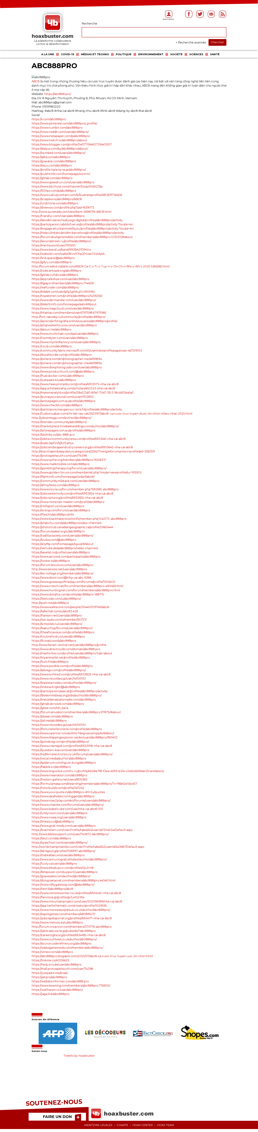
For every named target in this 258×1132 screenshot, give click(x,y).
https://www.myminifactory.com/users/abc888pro (66, 342)
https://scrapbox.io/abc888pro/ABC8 (57, 199)
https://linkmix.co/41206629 (50, 960)
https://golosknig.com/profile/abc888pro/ (60, 741)
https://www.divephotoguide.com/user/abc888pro (67, 367)
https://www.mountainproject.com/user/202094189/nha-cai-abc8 (77, 901)
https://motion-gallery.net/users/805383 (59, 779)
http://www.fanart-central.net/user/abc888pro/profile (69, 645)
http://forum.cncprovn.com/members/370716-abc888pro (72, 926)
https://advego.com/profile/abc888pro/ (59, 670)
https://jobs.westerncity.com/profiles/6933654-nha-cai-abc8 (72, 493)
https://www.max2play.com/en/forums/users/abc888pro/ (71, 800)
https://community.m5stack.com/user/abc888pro (66, 481)
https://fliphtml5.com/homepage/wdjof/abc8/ (63, 476)
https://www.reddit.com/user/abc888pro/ (60, 132)
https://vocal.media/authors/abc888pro (59, 758)
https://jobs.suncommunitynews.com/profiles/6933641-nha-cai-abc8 (79, 439)
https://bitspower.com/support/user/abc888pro (65, 872)
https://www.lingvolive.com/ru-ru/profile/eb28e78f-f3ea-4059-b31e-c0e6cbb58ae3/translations (98, 771)
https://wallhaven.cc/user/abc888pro (57, 989)
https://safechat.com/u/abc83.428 (55, 611)
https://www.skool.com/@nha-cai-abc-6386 (61, 577)
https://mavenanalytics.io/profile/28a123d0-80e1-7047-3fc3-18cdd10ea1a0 (83, 392)
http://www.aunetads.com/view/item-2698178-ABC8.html (71, 211)
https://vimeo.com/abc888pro (52, 952)
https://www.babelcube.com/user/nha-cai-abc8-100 (67, 809)
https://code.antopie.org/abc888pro (56, 270)
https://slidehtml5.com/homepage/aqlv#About (64, 304)
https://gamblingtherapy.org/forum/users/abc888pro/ (69, 468)
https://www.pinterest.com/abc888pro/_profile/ (64, 123)
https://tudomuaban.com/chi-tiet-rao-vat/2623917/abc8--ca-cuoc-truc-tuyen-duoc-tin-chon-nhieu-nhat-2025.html (112, 413)
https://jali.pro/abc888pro (49, 977)
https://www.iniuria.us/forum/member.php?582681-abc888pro (75, 489)
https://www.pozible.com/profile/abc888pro (62, 666)
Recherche (89, 23)
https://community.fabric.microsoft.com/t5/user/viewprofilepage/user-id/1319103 (87, 350)
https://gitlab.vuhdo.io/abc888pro (55, 275)
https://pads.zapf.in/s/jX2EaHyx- (53, 443)
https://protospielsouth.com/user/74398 (59, 455)
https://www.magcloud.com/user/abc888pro (63, 308)
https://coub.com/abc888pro (52, 346)
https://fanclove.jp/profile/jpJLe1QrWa (58, 897)
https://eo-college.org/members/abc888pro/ (62, 573)
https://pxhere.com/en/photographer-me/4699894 (67, 359)
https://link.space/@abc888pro (53, 258)
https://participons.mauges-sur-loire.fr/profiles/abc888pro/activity (77, 409)
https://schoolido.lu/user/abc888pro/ (57, 624)
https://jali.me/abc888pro (49, 720)
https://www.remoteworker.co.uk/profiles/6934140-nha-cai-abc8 (76, 893)
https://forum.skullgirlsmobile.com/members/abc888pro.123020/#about (82, 237)
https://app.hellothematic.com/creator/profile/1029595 (69, 905)
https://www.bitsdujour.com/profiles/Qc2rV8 (63, 868)
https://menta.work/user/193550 (53, 245)
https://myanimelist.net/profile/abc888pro (61, 657)
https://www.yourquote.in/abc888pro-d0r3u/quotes (68, 792)
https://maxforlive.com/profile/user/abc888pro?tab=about (72, 653)
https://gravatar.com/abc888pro (54, 161)
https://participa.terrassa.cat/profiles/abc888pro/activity (70, 691)
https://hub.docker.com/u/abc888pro (58, 375)
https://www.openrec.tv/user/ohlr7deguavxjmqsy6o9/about (73, 733)
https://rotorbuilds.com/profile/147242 (58, 788)
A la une (47, 54)
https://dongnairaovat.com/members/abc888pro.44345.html (73, 880)
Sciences (196, 54)
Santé (215, 54)
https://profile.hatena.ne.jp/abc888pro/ (59, 169)
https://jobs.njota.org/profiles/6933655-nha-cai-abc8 (67, 497)
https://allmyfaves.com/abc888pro (55, 485)
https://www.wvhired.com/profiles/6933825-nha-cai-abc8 (71, 674)
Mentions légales (98, 1125)
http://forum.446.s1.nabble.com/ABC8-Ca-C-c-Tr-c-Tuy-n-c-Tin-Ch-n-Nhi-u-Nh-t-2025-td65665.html (101, 266)
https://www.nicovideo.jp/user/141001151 (59, 678)
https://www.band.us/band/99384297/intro (61, 249)
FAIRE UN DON (57, 1116)
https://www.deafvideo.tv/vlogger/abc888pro (63, 796)
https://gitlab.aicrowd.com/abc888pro (58, 703)
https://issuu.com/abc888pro (52, 165)
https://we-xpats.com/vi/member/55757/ (59, 619)
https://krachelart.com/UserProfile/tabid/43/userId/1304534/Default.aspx (82, 830)
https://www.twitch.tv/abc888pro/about (59, 140)
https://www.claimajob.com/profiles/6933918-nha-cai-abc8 (72, 746)
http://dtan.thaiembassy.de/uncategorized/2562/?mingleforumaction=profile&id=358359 (93, 451)
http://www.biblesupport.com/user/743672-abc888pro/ (70, 834)
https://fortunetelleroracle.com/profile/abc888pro (67, 729)
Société (176, 54)
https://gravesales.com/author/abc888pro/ (61, 876)
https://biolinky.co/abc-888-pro (53, 434)
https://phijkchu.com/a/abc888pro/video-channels (66, 523)
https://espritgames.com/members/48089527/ (63, 914)
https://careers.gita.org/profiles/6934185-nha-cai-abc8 (69, 935)
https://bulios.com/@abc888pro (54, 539)
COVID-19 (67, 54)
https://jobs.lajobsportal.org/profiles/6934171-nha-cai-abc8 (72, 918)
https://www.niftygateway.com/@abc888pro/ (63, 884)
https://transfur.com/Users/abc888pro (58, 216)
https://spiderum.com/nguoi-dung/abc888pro (64, 762)
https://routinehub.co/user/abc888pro (58, 636)
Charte (122, 1125)
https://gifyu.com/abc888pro (52, 262)
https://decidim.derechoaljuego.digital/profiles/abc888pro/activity (77, 220)
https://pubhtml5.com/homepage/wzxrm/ (61, 174)
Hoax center (143, 1125)
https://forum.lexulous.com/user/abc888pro (62, 565)
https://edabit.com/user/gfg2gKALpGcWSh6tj (63, 291)
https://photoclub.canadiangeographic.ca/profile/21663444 (72, 527)
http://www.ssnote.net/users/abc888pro (59, 569)
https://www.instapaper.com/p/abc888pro (61, 136)
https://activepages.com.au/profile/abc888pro (63, 401)
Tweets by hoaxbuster (79, 1055)
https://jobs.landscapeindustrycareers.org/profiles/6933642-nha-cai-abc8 (82, 447)
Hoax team (165, 1125)
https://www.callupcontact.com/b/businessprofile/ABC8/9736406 (77, 195)
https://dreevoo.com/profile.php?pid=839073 (63, 207)
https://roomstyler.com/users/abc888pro (60, 338)
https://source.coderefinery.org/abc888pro (61, 943)
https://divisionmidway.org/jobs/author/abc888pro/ (67, 695)
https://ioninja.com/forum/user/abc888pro (61, 510)
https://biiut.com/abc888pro (51, 838)
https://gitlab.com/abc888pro (52, 178)
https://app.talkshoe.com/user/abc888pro (60, 279)
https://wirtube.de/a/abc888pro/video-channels (65, 548)
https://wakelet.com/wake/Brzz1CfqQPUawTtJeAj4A (68, 253)
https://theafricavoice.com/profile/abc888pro (63, 632)
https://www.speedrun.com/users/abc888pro (63, 182)
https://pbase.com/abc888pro (52, 716)
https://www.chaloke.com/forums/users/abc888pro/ (68, 804)
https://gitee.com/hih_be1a (50, 708)
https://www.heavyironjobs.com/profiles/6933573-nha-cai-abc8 (75, 384)
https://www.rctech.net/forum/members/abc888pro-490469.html (77, 586)
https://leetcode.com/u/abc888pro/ (56, 598)
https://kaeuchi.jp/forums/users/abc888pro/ (62, 628)
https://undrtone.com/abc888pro (55, 203)
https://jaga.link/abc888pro (50, 994)
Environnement (150, 54)
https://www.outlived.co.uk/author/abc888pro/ (64, 939)
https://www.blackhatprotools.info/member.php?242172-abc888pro (79, 518)
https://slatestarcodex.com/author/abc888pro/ (64, 682)
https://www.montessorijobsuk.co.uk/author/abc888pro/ (71, 910)
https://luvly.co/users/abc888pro (54, 863)
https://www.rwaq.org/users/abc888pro (59, 817)
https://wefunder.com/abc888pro (55, 287)
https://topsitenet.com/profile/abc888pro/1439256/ (67, 296)
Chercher (217, 42)
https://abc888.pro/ (57, 94)
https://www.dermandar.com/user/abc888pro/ (64, 300)
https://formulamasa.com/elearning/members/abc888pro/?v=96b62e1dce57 (84, 783)
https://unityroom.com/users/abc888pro (59, 813)
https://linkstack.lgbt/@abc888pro (56, 687)
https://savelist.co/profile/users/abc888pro (61, 552)
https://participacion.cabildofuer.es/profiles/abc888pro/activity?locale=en (82, 224)
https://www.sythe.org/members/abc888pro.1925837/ (69, 460)
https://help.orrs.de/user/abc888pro (56, 964)
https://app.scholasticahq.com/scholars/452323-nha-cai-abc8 (73, 388)
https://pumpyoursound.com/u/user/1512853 (63, 396)
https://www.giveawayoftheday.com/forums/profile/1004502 (73, 582)
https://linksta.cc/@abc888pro (53, 821)
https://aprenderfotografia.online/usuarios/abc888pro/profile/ (74, 321)
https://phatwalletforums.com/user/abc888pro (64, 325)
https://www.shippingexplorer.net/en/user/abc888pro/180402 (75, 737)
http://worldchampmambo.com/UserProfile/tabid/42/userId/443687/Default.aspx (88, 846)
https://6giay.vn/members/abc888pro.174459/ (63, 283)
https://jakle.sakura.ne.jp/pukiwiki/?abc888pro (64, 931)
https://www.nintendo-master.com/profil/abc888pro (68, 502)
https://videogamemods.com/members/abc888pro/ (67, 947)
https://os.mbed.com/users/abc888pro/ (58, 153)
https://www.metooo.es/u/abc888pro (57, 922)
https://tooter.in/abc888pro (51, 560)
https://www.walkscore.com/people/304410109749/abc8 (70, 607)
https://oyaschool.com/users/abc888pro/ (60, 842)
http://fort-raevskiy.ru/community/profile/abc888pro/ (68, 317)
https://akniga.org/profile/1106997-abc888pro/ (63, 851)
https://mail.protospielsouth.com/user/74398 (62, 968)
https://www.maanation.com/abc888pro (59, 775)
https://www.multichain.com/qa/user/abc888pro (65, 333)
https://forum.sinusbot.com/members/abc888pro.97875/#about (76, 712)
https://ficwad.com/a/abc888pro (54, 640)
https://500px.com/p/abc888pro (54, 190)
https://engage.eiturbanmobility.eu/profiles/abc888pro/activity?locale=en (83, 228)
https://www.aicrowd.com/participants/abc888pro (66, 556)
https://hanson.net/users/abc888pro (57, 615)
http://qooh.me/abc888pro (50, 603)
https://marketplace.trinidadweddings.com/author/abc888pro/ (75, 426)
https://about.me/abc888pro (51, 329)
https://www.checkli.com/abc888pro (57, 405)
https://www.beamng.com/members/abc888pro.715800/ (71, 985)
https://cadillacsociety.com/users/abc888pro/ (62, 535)
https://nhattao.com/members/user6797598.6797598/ (69, 312)
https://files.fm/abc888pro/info (53, 514)
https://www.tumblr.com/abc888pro (57, 127)
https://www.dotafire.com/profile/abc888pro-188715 (68, 594)
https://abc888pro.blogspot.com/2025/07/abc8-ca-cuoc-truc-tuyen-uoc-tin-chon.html (92, 956)
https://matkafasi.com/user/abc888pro (58, 855)
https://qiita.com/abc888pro (51, 157)
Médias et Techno (95, 54)
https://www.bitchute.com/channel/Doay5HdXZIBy (67, 186)
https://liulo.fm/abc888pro (50, 661)
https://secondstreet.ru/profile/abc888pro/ (61, 241)
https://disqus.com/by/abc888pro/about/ (60, 148)
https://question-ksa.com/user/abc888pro (60, 750)
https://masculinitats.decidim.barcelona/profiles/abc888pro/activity (78, 232)
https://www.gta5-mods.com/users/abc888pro (64, 825)
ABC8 (35, 81)
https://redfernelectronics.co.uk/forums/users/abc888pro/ (72, 754)
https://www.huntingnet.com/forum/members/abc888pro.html (76, 590)
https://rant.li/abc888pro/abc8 (52, 889)
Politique (123, 54)
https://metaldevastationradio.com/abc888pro (64, 699)
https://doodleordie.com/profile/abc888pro (62, 354)
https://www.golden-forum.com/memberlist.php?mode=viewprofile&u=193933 (86, 472)
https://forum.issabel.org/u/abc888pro (58, 531)
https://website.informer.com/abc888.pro (60, 981)
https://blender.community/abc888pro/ (59, 422)
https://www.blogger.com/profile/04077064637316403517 (72, 144)
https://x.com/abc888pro (49, 119)
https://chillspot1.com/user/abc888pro (58, 506)
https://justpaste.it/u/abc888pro (54, 380)
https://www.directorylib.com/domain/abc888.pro (66, 649)
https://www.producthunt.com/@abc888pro (63, 371)
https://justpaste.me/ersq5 (50, 973)
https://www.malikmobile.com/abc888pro (61, 464)
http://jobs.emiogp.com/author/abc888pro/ (61, 418)
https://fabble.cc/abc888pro (51, 767)
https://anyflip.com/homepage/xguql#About (63, 544)
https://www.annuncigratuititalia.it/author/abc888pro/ (69, 859)
